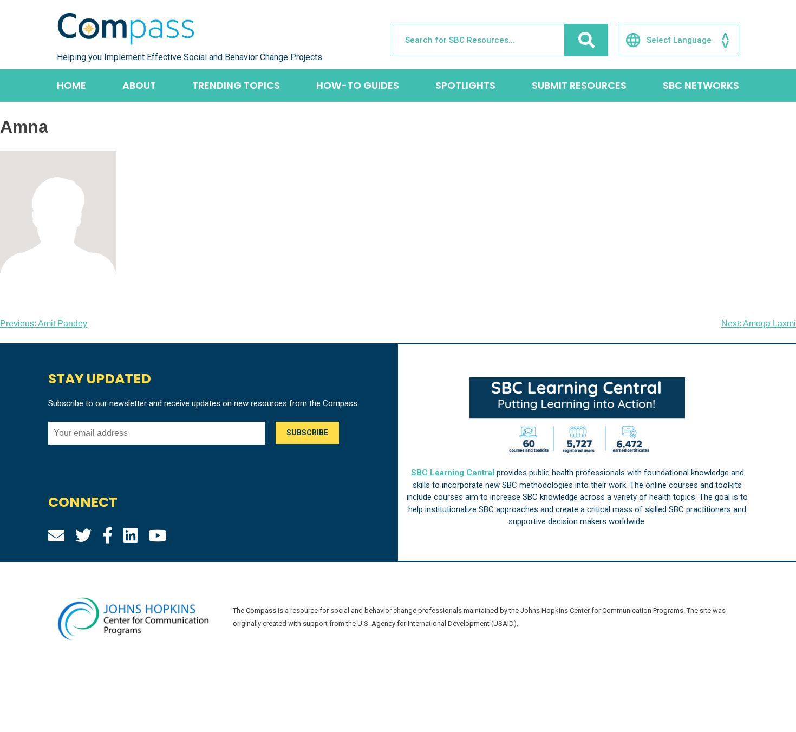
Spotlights (465, 85)
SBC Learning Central (452, 473)
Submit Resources (579, 85)
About (139, 85)
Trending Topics (236, 85)
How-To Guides (357, 85)
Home (71, 85)
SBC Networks (701, 85)
